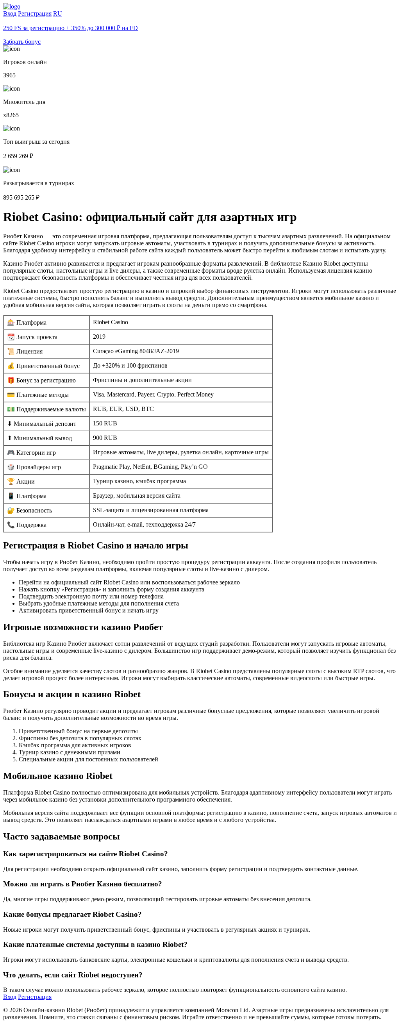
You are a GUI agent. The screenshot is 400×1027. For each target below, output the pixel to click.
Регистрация (35, 13)
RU (57, 13)
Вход (9, 13)
